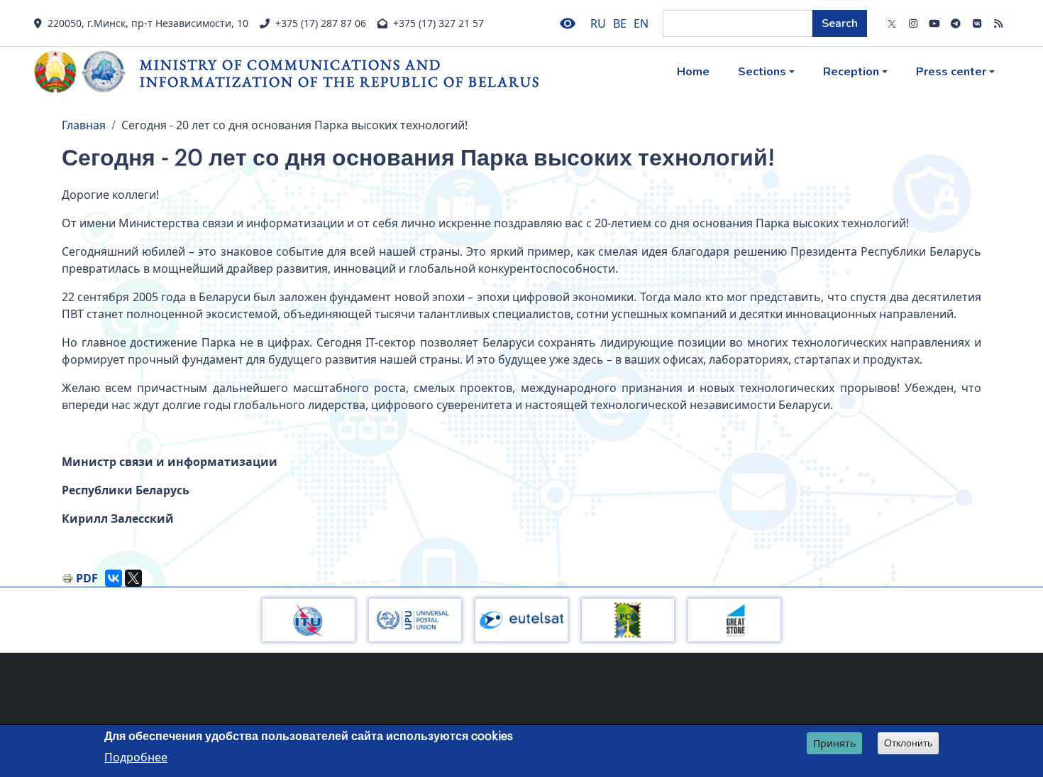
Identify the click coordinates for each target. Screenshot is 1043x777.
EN (641, 23)
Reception (851, 72)
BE (620, 23)
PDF (87, 578)
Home (693, 72)
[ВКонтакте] (113, 578)
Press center (951, 72)
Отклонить (908, 743)
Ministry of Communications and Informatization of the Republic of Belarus (340, 72)
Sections (762, 72)
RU (598, 23)
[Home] (87, 71)
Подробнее (135, 756)
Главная (84, 125)
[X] (133, 578)
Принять (834, 743)
